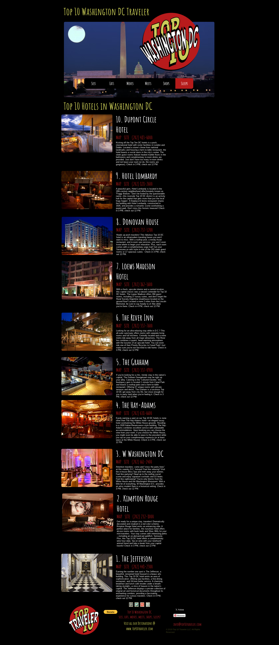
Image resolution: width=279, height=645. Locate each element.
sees (121, 616)
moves (133, 616)
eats (126, 616)
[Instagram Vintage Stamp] (147, 604)
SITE (127, 137)
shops (149, 616)
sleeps (156, 616)
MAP (119, 137)
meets (141, 616)
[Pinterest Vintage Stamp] (142, 604)
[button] (110, 612)
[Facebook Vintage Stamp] (131, 604)
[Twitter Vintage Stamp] (136, 604)
